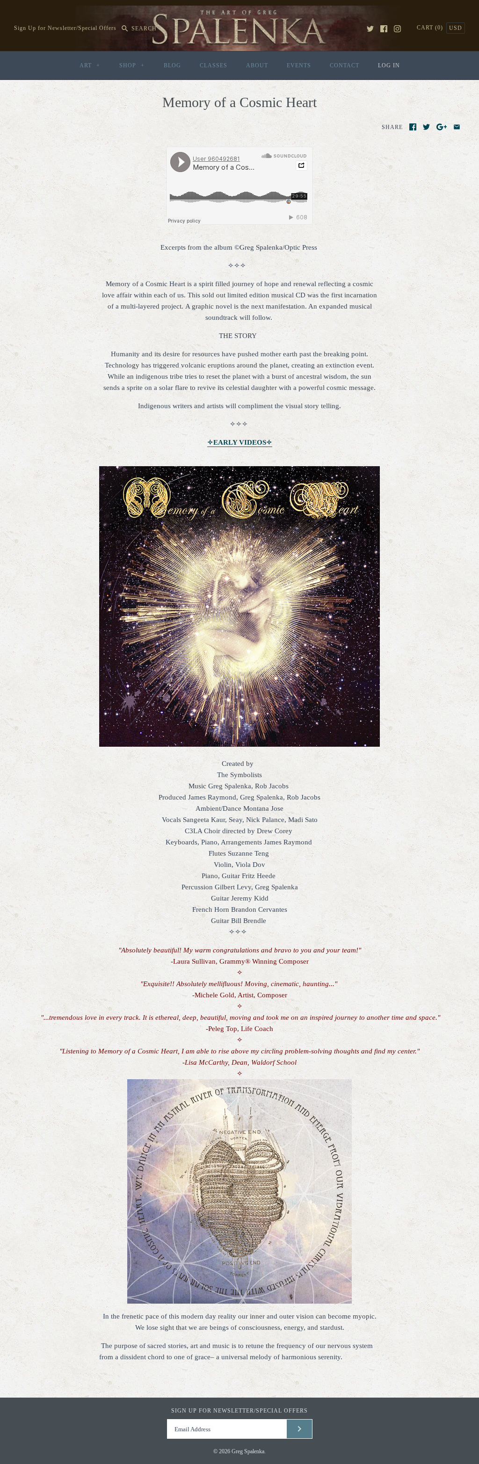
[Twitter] (370, 28)
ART (90, 65)
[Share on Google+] (441, 126)
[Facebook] (383, 28)
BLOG (172, 65)
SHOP (132, 65)
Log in (389, 65)
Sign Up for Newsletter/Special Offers (65, 28)
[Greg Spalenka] (239, 11)
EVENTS (299, 65)
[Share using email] (456, 126)
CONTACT (344, 65)
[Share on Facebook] (412, 126)
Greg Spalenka (248, 1451)
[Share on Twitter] (426, 126)
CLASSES (213, 65)
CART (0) (431, 27)
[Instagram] (397, 28)
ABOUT (257, 65)
